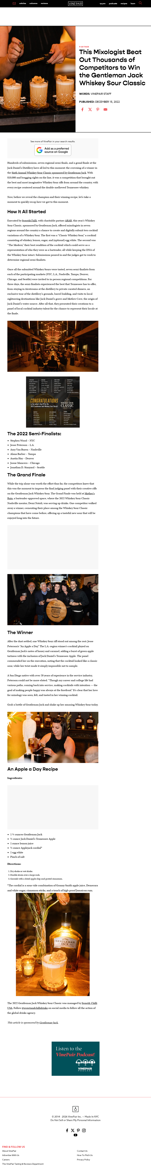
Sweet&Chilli (29, 220)
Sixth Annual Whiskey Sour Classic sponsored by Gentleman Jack (49, 172)
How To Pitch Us (85, 1155)
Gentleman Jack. (48, 1022)
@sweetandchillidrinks (35, 1008)
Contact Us (82, 1151)
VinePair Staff (101, 94)
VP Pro (102, 3)
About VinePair (9, 1151)
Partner (84, 47)
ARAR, (69, 220)
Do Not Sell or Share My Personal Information (75, 1120)
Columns (33, 3)
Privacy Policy (83, 1160)
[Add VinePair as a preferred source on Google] (52, 150)
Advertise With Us (10, 1155)
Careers (6, 1160)
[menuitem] (14, 4)
